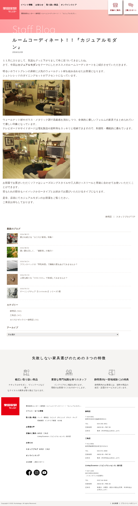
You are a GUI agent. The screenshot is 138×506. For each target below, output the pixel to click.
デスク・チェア (71, 417)
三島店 (13, 315)
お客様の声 (30, 427)
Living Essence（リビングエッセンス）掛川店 (54, 436)
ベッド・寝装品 (43, 417)
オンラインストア (69, 5)
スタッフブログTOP (125, 216)
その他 (59, 420)
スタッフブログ (32, 449)
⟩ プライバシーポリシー (128, 503)
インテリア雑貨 (50, 420)
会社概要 (29, 462)
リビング (53, 417)
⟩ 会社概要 (114, 503)
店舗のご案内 (31, 433)
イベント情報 (27, 5)
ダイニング (61, 417)
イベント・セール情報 (34, 411)
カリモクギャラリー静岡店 (22, 319)
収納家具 (40, 420)
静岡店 (109, 216)
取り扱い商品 (52, 5)
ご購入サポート (39, 462)
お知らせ (39, 5)
